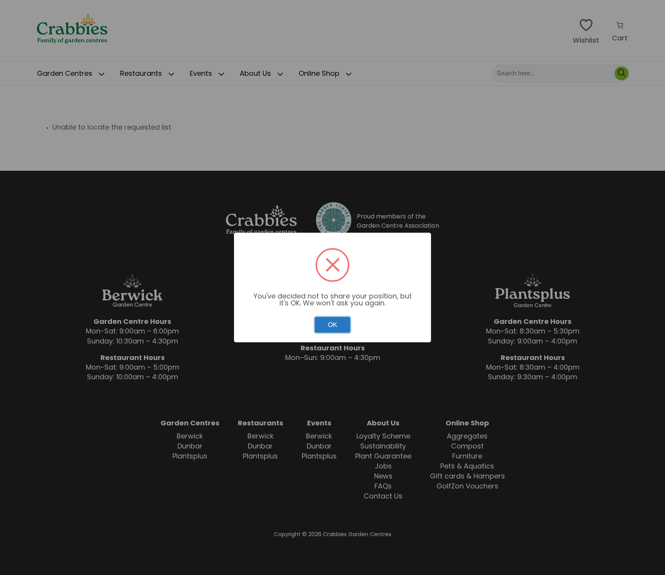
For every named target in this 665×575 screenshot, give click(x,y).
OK (332, 324)
